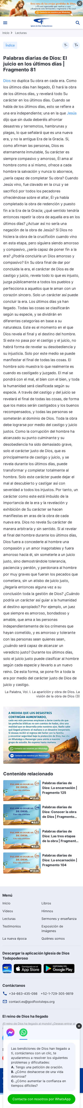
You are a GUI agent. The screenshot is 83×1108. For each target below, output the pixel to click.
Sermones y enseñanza (59, 919)
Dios (7, 81)
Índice (10, 45)
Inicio (5, 32)
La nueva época (14, 938)
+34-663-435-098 (23, 994)
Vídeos (7, 911)
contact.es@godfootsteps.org (32, 1002)
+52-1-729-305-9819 (57, 994)
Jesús (72, 113)
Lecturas (21, 32)
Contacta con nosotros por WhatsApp (41, 1099)
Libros (46, 903)
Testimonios (11, 926)
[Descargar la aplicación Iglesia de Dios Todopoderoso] (7, 968)
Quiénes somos (53, 938)
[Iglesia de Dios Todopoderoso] (41, 22)
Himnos (47, 911)
